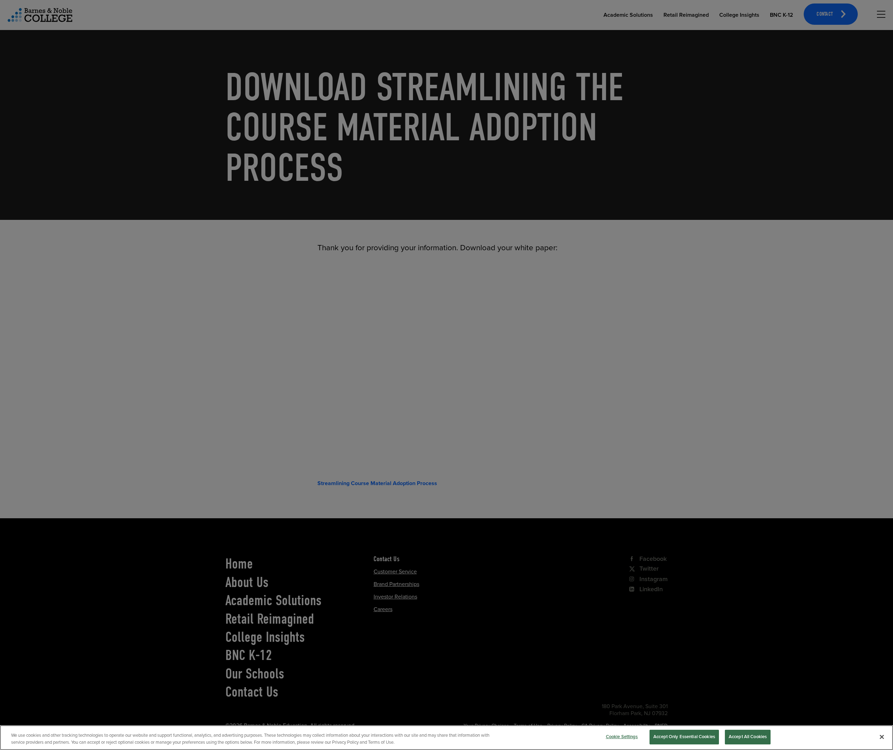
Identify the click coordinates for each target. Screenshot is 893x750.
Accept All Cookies (748, 737)
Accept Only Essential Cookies (684, 737)
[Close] (882, 736)
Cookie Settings (622, 737)
